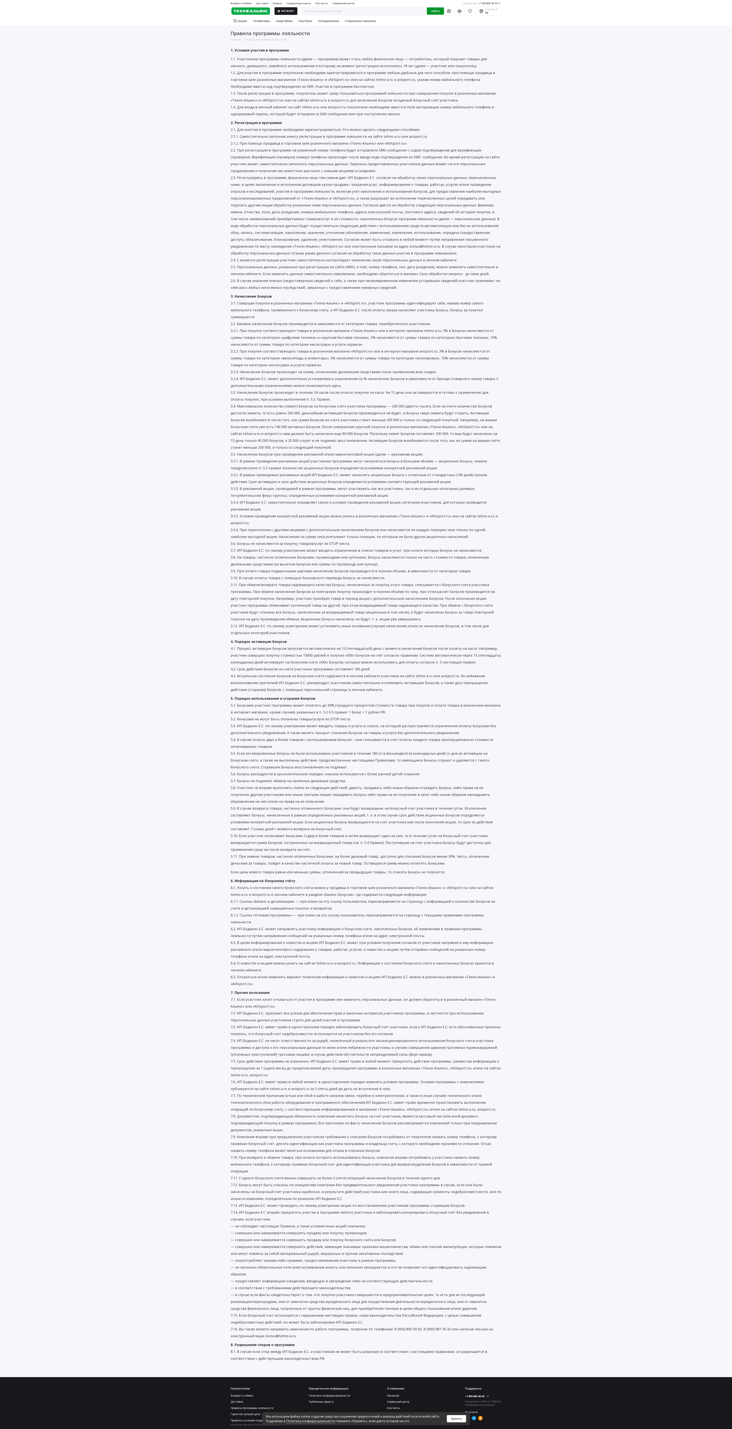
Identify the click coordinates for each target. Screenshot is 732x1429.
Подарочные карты (299, 3)
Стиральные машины (360, 21)
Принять (456, 1418)
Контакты (321, 3)
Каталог (287, 11)
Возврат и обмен (241, 3)
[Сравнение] (459, 11)
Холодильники (328, 21)
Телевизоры (261, 21)
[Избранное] (470, 11)
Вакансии (393, 1395)
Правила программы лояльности (252, 1408)
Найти (435, 11)
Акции (242, 21)
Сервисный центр (343, 3)
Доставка (262, 3)
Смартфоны (284, 21)
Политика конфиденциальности (310, 1421)
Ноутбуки (305, 21)
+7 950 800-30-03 (480, 3)
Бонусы (277, 3)
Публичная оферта (321, 1401)
